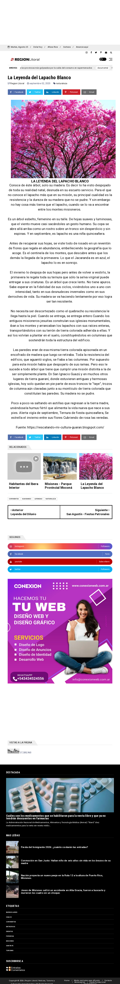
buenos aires (11, 912)
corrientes (14, 499)
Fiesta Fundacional (98, 982)
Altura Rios (53, 47)
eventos (9, 931)
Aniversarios (80, 982)
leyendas (38, 499)
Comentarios (18, 970)
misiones (10, 941)
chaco (9, 917)
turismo (9, 950)
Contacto (108, 980)
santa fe (9, 946)
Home (67, 980)
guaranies (26, 499)
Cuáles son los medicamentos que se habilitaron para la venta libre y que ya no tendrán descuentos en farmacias (56, 817)
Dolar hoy (37, 47)
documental (81, 68)
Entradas (16, 967)
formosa (10, 936)
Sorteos (67, 47)
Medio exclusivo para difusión (87, 980)
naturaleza (61, 83)
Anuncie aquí (82, 47)
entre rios (10, 926)
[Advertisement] (60, 22)
